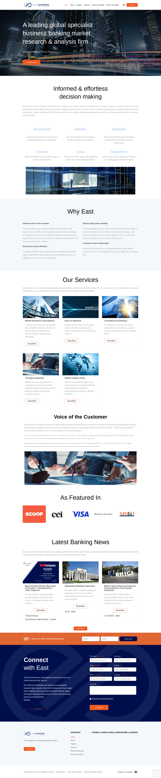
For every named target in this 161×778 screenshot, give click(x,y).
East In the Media (113, 5)
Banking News (29, 709)
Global (73, 611)
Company (120, 675)
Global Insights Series (75, 378)
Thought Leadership (34, 378)
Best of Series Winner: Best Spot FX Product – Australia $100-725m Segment (40, 588)
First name (96, 656)
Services (87, 5)
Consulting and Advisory (115, 321)
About (66, 5)
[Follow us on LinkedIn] (135, 772)
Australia (53, 619)
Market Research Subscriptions (40, 321)
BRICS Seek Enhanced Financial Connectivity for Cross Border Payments (120, 588)
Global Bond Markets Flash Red (80, 586)
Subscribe (39, 709)
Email (95, 665)
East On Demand (73, 321)
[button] (124, 5)
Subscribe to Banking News (102, 699)
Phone (95, 675)
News (72, 5)
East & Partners (31, 619)
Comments (93, 684)
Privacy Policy (60, 772)
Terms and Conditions (74, 772)
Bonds (67, 611)
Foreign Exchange (32, 616)
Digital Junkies (97, 772)
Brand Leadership (98, 5)
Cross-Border (109, 616)
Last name (117, 656)
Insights (79, 5)
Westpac (45, 619)
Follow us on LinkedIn (125, 772)
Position (116, 665)
